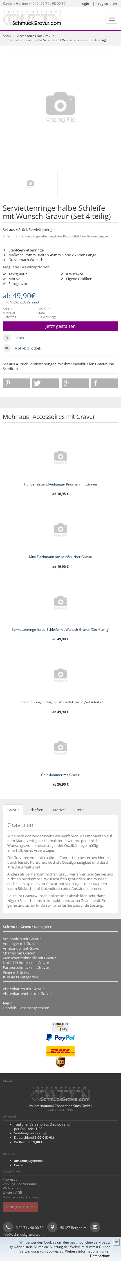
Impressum (12, 1179)
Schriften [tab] (35, 809)
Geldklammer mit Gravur (60, 774)
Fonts (19, 337)
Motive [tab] (59, 809)
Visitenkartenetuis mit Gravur (27, 993)
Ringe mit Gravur (17, 972)
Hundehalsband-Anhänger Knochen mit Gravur (60, 484)
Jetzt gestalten (61, 326)
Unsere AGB (12, 1192)
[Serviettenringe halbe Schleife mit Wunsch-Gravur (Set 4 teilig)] (60, 107)
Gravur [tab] (13, 809)
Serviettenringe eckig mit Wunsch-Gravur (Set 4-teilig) (61, 702)
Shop (7, 35)
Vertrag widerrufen (20, 1207)
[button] (16, 383)
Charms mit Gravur (19, 953)
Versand (33, 302)
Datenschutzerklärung (20, 1197)
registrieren (107, 3)
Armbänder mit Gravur (22, 948)
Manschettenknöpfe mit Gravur (29, 957)
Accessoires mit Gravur (35, 35)
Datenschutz (100, 1255)
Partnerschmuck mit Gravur (26, 967)
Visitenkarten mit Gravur (23, 988)
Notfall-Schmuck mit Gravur (26, 962)
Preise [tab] (79, 809)
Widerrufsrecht (14, 1188)
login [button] (85, 3)
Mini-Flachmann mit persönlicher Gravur (60, 556)
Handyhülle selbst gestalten (26, 1007)
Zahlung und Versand (19, 1183)
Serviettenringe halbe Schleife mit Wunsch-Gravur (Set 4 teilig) (60, 629)
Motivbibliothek (27, 348)
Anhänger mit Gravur (20, 943)
